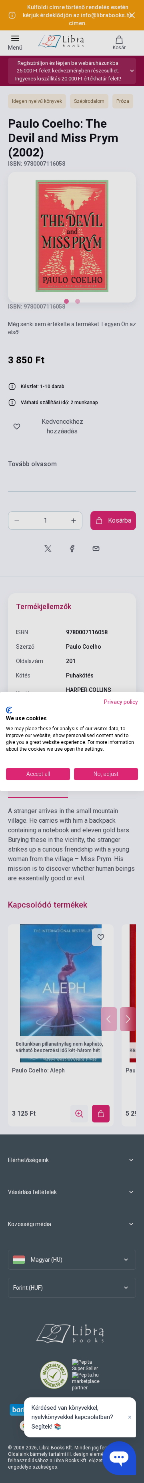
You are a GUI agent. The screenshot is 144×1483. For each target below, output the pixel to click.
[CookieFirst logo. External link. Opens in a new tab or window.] (9, 709)
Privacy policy (121, 702)
